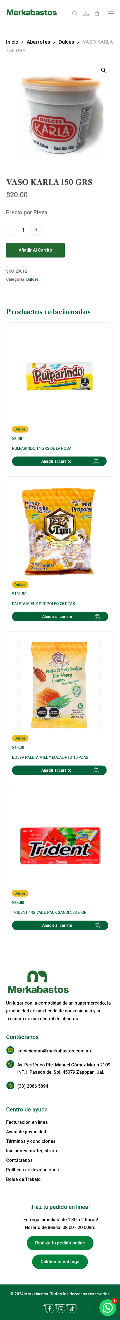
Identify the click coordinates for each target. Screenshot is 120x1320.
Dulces (66, 42)
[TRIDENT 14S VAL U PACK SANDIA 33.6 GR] (60, 848)
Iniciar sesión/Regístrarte (32, 1150)
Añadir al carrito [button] (56, 461)
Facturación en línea (27, 1122)
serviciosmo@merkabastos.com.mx (54, 1051)
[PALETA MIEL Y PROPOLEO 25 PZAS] (60, 539)
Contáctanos (19, 1160)
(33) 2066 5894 (32, 1086)
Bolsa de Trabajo (23, 1179)
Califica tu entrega (60, 1261)
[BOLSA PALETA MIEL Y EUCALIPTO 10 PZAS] (59, 693)
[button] (111, 13)
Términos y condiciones (31, 1141)
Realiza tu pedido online (60, 1243)
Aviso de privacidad (26, 1131)
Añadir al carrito (35, 250)
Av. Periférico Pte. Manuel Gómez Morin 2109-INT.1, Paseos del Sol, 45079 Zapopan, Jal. (64, 1068)
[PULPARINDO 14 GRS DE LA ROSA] (59, 384)
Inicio (12, 42)
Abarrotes (38, 42)
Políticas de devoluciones (32, 1169)
